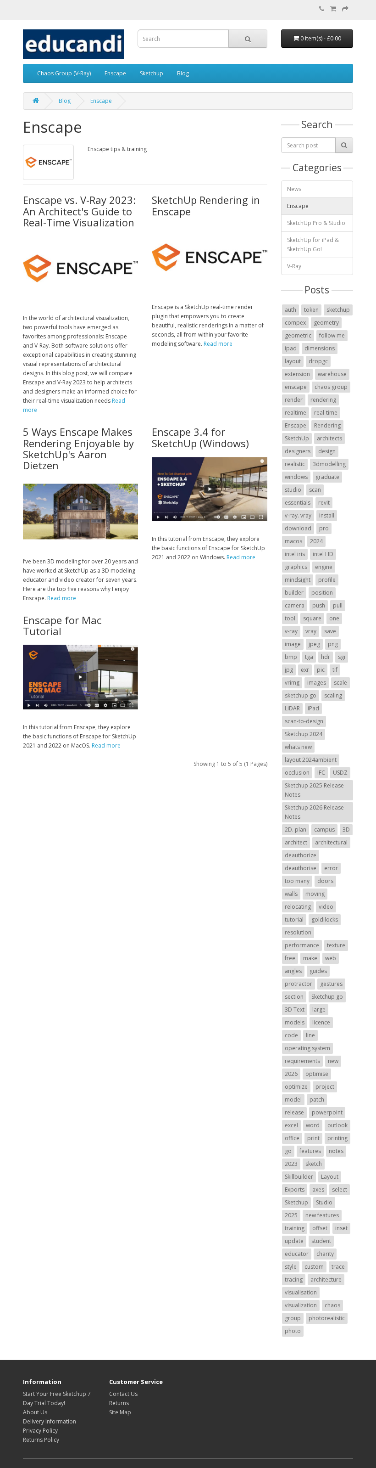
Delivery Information (49, 1421)
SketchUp (297, 438)
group (293, 1318)
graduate (327, 477)
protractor (298, 984)
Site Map (120, 1412)
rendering (323, 400)
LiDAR (292, 708)
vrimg (292, 682)
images (316, 682)
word (313, 1125)
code (291, 1035)
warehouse (332, 374)
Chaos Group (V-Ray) (64, 73)
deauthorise (300, 868)
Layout (329, 1177)
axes (318, 1189)
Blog (183, 73)
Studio (324, 1202)
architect (296, 842)
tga (309, 657)
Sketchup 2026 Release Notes (314, 812)
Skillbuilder (299, 1177)
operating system (307, 1048)
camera (294, 605)
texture (336, 945)
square (312, 618)
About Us (35, 1412)
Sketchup (151, 73)
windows (296, 477)
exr (305, 670)
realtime (295, 412)
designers (297, 451)
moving (315, 894)
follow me (332, 335)
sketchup (338, 310)
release (294, 1112)
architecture (326, 1279)
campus (324, 829)
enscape (296, 387)
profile (327, 580)
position (322, 592)
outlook (337, 1125)
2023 (291, 1164)
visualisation (301, 1292)
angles (293, 971)
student (321, 1241)
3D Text (294, 1009)
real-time (325, 412)
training (294, 1228)
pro (324, 528)
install (326, 515)
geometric (298, 335)
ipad (291, 348)
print (313, 1138)
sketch (313, 1164)
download (298, 528)
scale (340, 682)
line (310, 1035)
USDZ (340, 772)
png (333, 644)
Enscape (115, 73)
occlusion (297, 772)
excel (291, 1125)
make (310, 958)
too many (297, 881)
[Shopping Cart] (333, 9)
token (311, 310)
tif (334, 670)
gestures (331, 984)
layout (293, 361)
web (330, 958)
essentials (297, 502)
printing (337, 1138)
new (333, 1061)
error (331, 868)
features (310, 1151)
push (318, 605)
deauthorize (300, 855)
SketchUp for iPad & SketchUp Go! (313, 244)
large (319, 1009)
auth (290, 310)
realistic (295, 464)
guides (318, 971)
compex (295, 322)
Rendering (327, 425)
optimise (316, 1074)
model (293, 1099)
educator (297, 1254)
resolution (298, 932)
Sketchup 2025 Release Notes (314, 790)
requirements (302, 1061)
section (294, 997)
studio (293, 490)
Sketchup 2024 (303, 734)
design (327, 451)
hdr (325, 657)
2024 (316, 541)
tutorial (294, 919)
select (339, 1189)
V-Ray (294, 266)
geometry (326, 322)
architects (329, 438)
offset (319, 1228)
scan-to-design (304, 721)
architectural (331, 842)
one (334, 618)
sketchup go (300, 695)
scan (315, 490)
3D (346, 829)
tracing (294, 1279)
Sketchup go (327, 997)
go (288, 1151)
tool (290, 618)
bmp (291, 657)
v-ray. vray (298, 515)
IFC (321, 772)
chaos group (331, 387)
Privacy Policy (40, 1430)
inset (341, 1228)
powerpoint (327, 1112)
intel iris (295, 554)
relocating (298, 907)
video (326, 907)
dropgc (318, 361)
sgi (341, 657)
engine (323, 567)
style (291, 1267)
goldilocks (324, 919)
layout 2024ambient (311, 760)
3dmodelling (329, 464)
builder (294, 592)
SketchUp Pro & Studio (316, 223)
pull (338, 605)
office (292, 1138)
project (324, 1087)
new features (322, 1215)
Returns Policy (41, 1440)
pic (321, 670)
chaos (332, 1305)
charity (325, 1254)
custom (314, 1267)
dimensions (319, 348)
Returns (119, 1403)
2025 (291, 1215)
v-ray (291, 631)
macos (293, 541)
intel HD (323, 554)
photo (293, 1331)
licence (321, 1022)
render (294, 400)
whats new (298, 747)
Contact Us (123, 1394)
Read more (218, 344)
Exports (294, 1189)
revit (324, 502)
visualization (301, 1305)
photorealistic (327, 1318)
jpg (289, 670)
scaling (333, 695)
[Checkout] (345, 9)
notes (336, 1151)
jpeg (314, 644)
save (330, 631)
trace (338, 1267)
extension (297, 374)
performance (302, 945)
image (293, 644)
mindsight (297, 580)
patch (317, 1099)
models (294, 1022)
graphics (296, 567)
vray (310, 631)
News (294, 189)
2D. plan (295, 829)
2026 (291, 1074)
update (294, 1241)
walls (291, 894)
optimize (296, 1087)
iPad (313, 708)
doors (325, 881)
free (290, 958)
